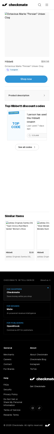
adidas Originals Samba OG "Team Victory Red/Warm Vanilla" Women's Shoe (18, 257)
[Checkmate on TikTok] (39, 408)
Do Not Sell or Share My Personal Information (13, 402)
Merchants (9, 354)
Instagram (35, 364)
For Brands (9, 369)
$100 (31, 252)
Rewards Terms (11, 415)
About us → (45, 280)
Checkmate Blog (38, 359)
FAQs (6, 384)
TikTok (33, 369)
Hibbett (9, 252)
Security (8, 389)
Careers (7, 359)
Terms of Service (12, 410)
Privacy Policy (11, 394)
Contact (8, 364)
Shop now (26, 79)
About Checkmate (39, 354)
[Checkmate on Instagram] (32, 408)
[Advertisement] (27, 181)
